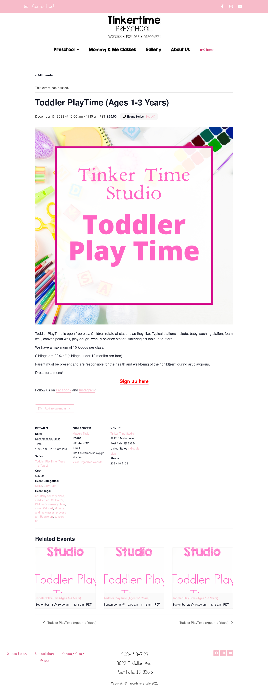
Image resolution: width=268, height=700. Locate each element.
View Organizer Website (88, 462)
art (36, 496)
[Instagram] (231, 6)
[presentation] (65, 570)
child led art (42, 500)
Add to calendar (55, 408)
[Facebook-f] (222, 6)
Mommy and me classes (50, 510)
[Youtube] (240, 6)
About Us (180, 49)
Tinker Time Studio (122, 433)
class (38, 508)
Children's (57, 500)
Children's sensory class (50, 504)
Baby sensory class (52, 496)
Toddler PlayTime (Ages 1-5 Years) (58, 598)
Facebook (63, 389)
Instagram (87, 389)
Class (38, 486)
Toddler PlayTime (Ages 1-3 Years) (71, 622)
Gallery (153, 49)
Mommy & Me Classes (112, 49)
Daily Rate (50, 486)
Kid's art (48, 508)
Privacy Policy (73, 653)
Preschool (64, 49)
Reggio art (46, 516)
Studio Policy (17, 653)
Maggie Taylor (81, 433)
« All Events (44, 75)
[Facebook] (216, 653)
